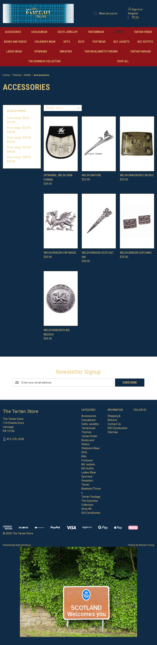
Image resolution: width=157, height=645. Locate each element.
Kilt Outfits (145, 41)
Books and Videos (15, 41)
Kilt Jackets (121, 41)
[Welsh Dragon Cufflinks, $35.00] (137, 221)
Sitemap (113, 432)
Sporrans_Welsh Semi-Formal (58, 177)
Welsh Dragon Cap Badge (60, 252)
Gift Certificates (90, 512)
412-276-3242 (15, 439)
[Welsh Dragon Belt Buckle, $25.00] (137, 143)
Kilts (81, 41)
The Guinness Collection (44, 61)
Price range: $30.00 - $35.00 (20, 140)
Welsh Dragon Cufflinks (136, 252)
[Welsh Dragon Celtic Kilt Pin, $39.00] (99, 221)
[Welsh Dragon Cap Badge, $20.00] (60, 221)
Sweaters (66, 51)
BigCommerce (23, 545)
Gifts (66, 41)
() (137, 17)
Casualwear (39, 31)
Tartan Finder (143, 31)
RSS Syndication (118, 428)
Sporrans (40, 51)
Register (133, 13)
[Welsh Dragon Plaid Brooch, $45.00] (60, 298)
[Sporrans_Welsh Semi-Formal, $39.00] (60, 143)
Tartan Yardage (140, 51)
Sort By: (50, 107)
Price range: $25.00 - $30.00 (20, 130)
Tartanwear (96, 31)
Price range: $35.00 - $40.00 (20, 150)
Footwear (98, 41)
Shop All (123, 61)
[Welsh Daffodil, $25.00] (99, 143)
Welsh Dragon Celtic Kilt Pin (98, 255)
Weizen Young (146, 545)
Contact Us (114, 424)
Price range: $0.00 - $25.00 (19, 120)
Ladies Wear (14, 51)
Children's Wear (45, 41)
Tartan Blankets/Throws (101, 51)
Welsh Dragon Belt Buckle (137, 175)
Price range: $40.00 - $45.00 (20, 159)
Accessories (13, 31)
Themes (119, 31)
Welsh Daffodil (91, 175)
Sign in (136, 9)
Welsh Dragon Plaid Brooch (57, 332)
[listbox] (69, 108)
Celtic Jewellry (67, 31)
